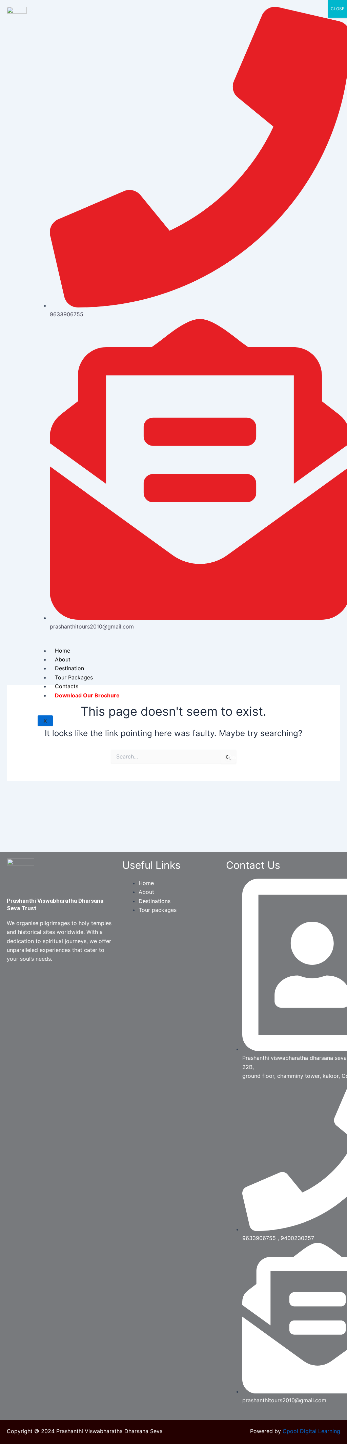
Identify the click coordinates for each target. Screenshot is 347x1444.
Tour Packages (74, 677)
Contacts (66, 686)
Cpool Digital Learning (311, 1431)
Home (62, 650)
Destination (69, 668)
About (62, 659)
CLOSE (337, 8)
